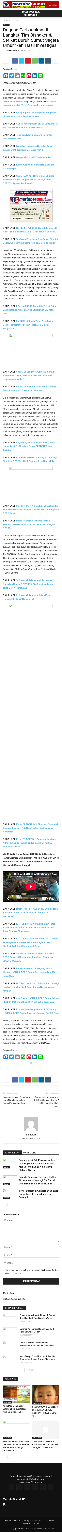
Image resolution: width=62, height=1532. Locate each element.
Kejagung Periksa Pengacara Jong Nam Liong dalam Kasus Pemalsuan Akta (16, 1100)
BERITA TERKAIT (12, 1153)
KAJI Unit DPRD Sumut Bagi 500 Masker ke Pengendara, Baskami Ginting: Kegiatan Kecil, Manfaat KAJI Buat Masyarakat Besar (30, 942)
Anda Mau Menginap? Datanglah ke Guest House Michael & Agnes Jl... (15, 1409)
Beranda (6, 20)
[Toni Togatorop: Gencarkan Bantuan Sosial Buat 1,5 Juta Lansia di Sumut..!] (10, 1194)
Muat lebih (30, 1370)
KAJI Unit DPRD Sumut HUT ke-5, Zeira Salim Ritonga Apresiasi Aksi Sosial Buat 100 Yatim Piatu (29, 310)
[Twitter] (27, 1487)
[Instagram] (19, 1487)
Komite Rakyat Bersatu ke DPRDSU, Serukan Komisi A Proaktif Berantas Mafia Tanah (46, 1101)
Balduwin (13, 50)
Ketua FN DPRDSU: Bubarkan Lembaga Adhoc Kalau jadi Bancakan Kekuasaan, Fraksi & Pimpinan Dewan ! (29, 843)
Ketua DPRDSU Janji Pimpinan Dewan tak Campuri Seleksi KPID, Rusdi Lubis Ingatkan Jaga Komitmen (30, 828)
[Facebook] (11, 1487)
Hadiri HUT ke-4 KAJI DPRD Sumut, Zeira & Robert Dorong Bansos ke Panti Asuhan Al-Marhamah (30, 912)
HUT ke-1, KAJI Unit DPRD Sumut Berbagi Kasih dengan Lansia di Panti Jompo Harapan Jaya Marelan (31, 987)
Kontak (17, 1520)
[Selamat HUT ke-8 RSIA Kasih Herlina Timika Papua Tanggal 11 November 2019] (45, 1430)
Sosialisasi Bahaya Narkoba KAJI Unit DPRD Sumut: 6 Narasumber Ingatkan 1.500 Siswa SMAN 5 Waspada (28, 957)
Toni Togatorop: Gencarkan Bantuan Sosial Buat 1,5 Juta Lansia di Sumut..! (39, 1194)
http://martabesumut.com (31, 1139)
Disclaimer (50, 1520)
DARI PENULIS (29, 1153)
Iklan (41, 1520)
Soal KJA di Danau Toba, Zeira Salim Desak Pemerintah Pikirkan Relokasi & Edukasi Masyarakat (28, 325)
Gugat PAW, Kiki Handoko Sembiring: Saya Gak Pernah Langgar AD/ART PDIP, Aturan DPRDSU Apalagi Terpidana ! (28, 179)
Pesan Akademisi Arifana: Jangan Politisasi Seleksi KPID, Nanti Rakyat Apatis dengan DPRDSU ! (29, 524)
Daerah (16, 20)
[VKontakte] (43, 1487)
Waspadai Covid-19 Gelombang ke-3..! (35, 157)
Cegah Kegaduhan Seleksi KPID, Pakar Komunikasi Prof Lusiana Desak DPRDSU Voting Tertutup (29, 446)
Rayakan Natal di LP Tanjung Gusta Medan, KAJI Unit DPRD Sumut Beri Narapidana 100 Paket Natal (29, 972)
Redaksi (8, 1520)
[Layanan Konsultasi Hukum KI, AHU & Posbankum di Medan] (10, 1333)
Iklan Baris (8, 1402)
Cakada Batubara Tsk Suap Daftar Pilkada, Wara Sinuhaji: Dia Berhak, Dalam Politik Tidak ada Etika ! (37, 1180)
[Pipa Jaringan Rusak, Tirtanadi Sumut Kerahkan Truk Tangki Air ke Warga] (10, 1319)
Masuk (36, 1523)
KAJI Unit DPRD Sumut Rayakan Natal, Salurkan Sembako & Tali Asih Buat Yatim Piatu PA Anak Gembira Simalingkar (29, 927)
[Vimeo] (35, 1487)
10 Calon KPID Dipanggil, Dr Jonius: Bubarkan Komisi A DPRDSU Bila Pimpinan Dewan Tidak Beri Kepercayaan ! (28, 584)
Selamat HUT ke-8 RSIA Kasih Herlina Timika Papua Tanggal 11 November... (45, 1444)
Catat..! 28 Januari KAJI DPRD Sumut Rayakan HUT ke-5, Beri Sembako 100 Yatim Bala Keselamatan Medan (28, 375)
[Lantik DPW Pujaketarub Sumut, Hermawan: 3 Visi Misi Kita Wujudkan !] (10, 1346)
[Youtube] (50, 1487)
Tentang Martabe (30, 1520)
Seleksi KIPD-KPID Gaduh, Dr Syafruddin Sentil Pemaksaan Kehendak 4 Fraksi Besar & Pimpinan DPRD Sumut (31, 509)
